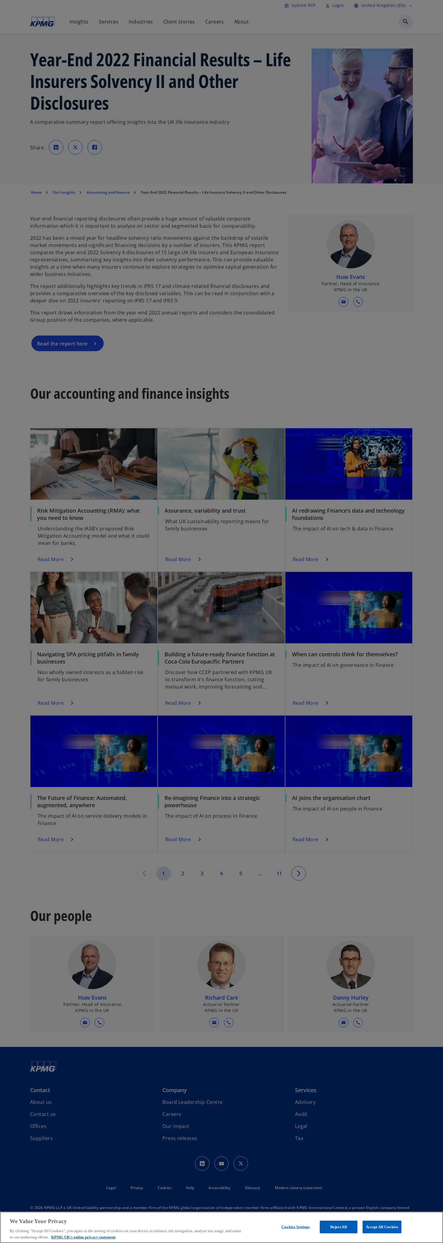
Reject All (338, 1227)
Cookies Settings (295, 1227)
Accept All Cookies (382, 1227)
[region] (221, 1227)
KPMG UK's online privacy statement (83, 1237)
